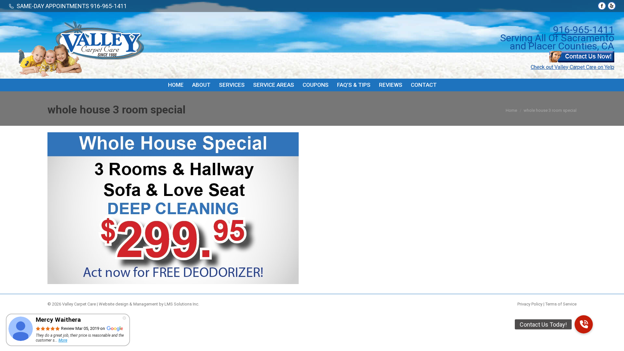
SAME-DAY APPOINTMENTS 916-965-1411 (72, 6)
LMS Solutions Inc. (181, 304)
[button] (584, 324)
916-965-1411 (583, 29)
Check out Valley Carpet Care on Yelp (572, 67)
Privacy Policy (529, 304)
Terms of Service (561, 304)
